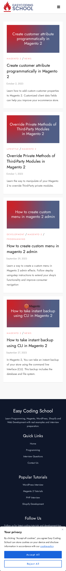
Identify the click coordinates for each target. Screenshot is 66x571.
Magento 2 (14, 58)
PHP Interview (33, 497)
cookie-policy (47, 546)
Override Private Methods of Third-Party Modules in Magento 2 (31, 161)
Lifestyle (13, 149)
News (28, 58)
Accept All (33, 554)
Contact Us (33, 462)
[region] (33, 549)
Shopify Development (33, 504)
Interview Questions (33, 456)
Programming (16, 239)
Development (16, 234)
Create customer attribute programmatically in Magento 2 (32, 71)
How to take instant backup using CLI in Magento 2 (30, 343)
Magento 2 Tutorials (33, 491)
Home (33, 443)
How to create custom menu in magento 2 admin (33, 248)
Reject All (33, 563)
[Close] (62, 529)
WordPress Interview (33, 484)
